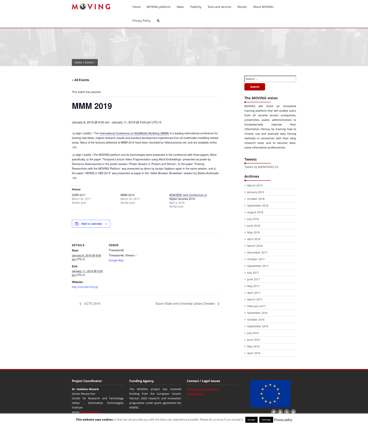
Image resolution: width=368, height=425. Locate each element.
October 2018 (255, 199)
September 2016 (257, 326)
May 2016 (253, 346)
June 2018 (253, 225)
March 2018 (254, 246)
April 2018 (253, 239)
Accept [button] (251, 419)
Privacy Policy (141, 20)
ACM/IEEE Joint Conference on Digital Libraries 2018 (188, 197)
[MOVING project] (98, 7)
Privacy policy (283, 419)
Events (89, 62)
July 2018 (253, 219)
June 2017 (253, 279)
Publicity (195, 7)
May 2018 (253, 232)
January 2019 (255, 192)
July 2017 (253, 272)
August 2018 (255, 212)
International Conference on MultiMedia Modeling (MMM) (134, 133)
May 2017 (253, 286)
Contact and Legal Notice (203, 389)
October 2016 (255, 319)
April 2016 (253, 353)
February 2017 (256, 306)
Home (136, 7)
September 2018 (257, 205)
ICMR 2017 (79, 195)
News (180, 7)
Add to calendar (91, 224)
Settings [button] (266, 419)
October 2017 (255, 259)
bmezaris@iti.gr (90, 412)
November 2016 (257, 313)
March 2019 (254, 185)
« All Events (80, 80)
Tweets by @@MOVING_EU (261, 167)
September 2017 (257, 266)
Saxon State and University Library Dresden (185, 303)
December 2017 (257, 252)
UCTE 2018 (91, 303)
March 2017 (254, 299)
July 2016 (253, 333)
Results (242, 7)
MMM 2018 (127, 195)
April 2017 (253, 293)
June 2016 (253, 339)
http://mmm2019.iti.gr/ (85, 287)
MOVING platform (159, 7)
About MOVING (263, 7)
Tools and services (219, 7)
